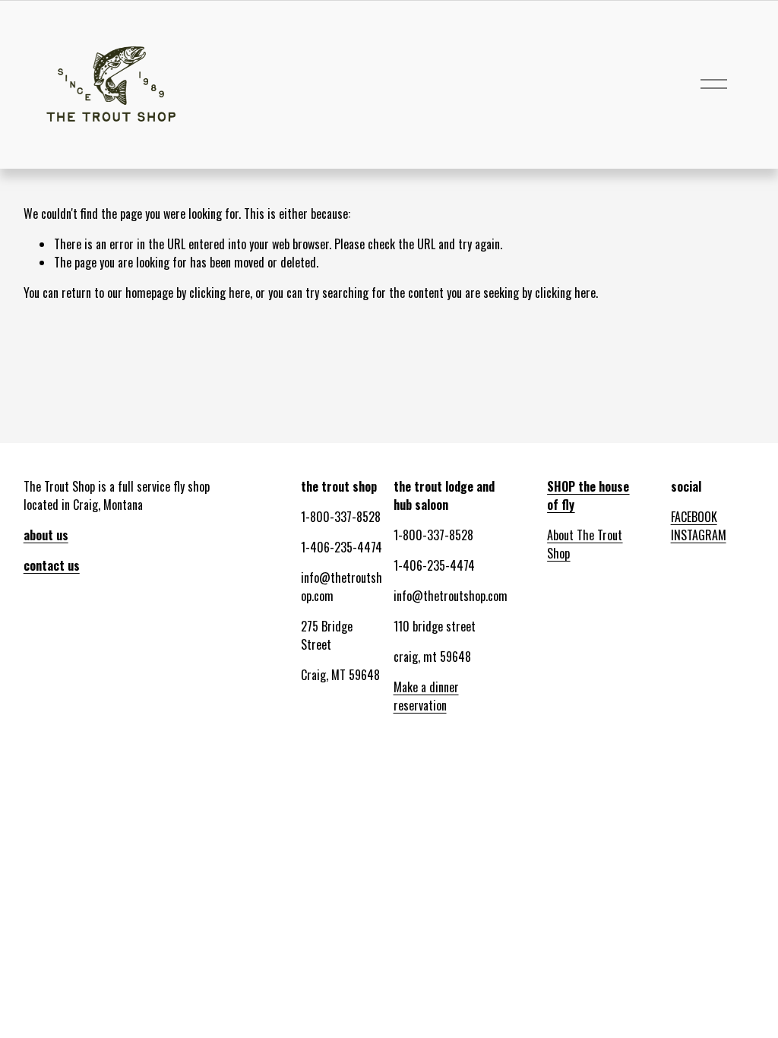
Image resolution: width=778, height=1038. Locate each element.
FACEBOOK (694, 517)
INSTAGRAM (698, 535)
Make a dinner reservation (426, 696)
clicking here (219, 292)
